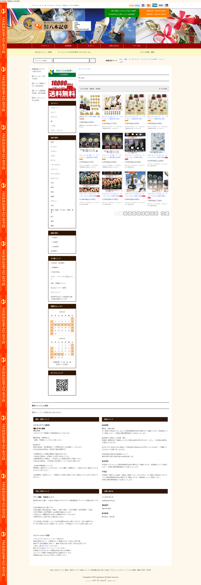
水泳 (52, 205)
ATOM (148, 570)
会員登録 (68, 46)
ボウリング (54, 178)
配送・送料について (72, 570)
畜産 (52, 226)
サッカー (88, 69)
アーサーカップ (134, 59)
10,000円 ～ (55, 251)
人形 (121, 62)
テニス (53, 160)
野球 (52, 142)
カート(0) (136, 46)
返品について (84, 570)
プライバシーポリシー (117, 570)
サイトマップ (55, 292)
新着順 (98, 89)
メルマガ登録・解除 (147, 52)
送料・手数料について (58, 283)
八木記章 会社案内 (57, 263)
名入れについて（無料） (44, 52)
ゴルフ (53, 156)
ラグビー (54, 151)
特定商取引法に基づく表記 (100, 570)
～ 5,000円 (54, 242)
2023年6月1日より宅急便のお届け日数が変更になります (61, 298)
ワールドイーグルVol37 (149, 59)
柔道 (52, 187)
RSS (143, 570)
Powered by (88, 581)
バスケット (54, 169)
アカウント (45, 46)
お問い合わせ (114, 46)
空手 (52, 183)
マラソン (54, 201)
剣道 (52, 192)
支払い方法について (57, 570)
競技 (125, 59)
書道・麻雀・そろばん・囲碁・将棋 (62, 211)
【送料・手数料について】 (42, 440)
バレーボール (55, 165)
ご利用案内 (54, 267)
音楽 (52, 221)
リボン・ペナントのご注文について (62, 278)
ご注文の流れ (55, 272)
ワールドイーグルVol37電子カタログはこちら (74, 52)
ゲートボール (55, 174)
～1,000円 (54, 237)
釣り (121, 59)
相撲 (52, 196)
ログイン (91, 46)
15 (163, 213)
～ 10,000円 (55, 247)
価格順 (92, 89)
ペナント (162, 59)
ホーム (80, 69)
